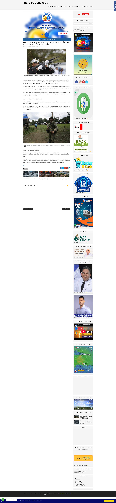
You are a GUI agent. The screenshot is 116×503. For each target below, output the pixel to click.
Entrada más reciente (28, 208)
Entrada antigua (66, 208)
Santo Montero (70, 494)
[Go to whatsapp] (2, 499)
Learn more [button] (38, 500)
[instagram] (88, 494)
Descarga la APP (38, 494)
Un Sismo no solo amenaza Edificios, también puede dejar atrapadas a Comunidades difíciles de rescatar (61, 178)
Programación (76, 6)
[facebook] (86, 494)
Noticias (56, 6)
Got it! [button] (109, 500)
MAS (91, 6)
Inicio (76, 478)
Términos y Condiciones (80, 485)
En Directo (85, 6)
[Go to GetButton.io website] (3, 501)
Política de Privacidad (79, 484)
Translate (83, 30)
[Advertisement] (83, 386)
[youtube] (89, 494)
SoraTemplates (61, 494)
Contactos (77, 479)
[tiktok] (92, 493)
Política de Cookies (79, 482)
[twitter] (91, 494)
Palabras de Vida (65, 6)
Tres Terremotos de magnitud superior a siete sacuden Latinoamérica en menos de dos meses (45, 179)
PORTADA (50, 6)
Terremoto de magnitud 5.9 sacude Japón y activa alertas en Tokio (30, 178)
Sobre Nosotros (78, 481)
